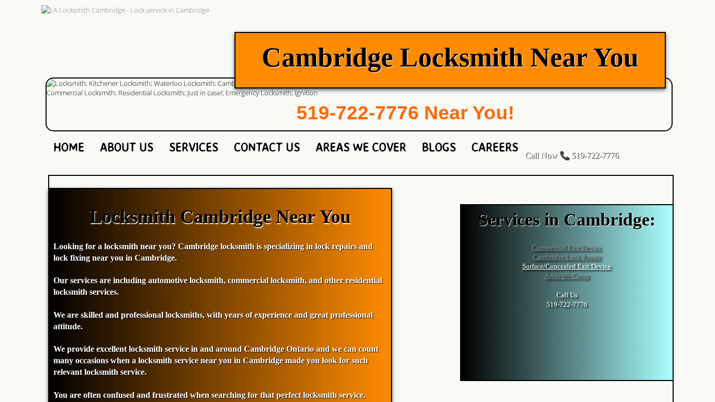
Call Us (566, 295)
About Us (126, 147)
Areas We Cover (361, 147)
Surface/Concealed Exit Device (566, 266)
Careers (495, 147)
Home (68, 147)
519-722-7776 (341, 113)
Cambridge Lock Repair (567, 257)
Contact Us (267, 147)
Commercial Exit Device (566, 247)
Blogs (439, 147)
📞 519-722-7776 (589, 155)
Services (193, 147)
